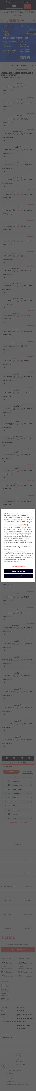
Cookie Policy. (23, 525)
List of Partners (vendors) (11, 561)
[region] (18, 545)
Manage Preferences (18, 566)
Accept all (19, 576)
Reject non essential (18, 571)
